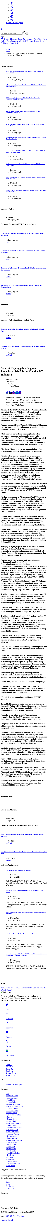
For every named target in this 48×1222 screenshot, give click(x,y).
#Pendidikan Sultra (13, 1153)
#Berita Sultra (11, 1149)
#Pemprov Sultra (12, 1096)
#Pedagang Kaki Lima (14, 1140)
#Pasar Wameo (11, 1142)
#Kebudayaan (11, 1125)
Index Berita (14, 43)
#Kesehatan (10, 1155)
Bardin (8, 860)
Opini (7, 43)
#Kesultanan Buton (13, 1164)
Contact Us (10, 1188)
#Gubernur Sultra (12, 1098)
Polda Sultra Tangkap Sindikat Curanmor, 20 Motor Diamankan (24, 933)
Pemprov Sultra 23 (13, 988)
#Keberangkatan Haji (13, 1123)
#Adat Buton (10, 1166)
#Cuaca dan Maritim (13, 1115)
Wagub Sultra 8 (6, 990)
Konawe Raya (32, 39)
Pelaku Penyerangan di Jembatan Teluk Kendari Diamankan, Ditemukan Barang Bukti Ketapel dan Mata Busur (26, 954)
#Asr (7, 1094)
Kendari (14, 39)
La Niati (9, 355)
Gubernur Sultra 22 (28, 988)
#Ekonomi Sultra (12, 1108)
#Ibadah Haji (10, 1147)
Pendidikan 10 (40, 988)
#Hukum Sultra (11, 1119)
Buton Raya (22, 39)
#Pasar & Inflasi (11, 1113)
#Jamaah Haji (11, 1121)
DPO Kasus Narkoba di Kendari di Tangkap (18, 870)
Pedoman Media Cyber (14, 23)
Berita (8, 51)
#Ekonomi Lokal (12, 1111)
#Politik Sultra (11, 1151)
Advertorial (23, 41)
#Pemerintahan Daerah (14, 1128)
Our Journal (10, 1186)
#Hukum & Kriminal (13, 1104)
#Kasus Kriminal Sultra (14, 1106)
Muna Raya (42, 39)
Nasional (7, 39)
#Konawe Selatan (12, 1132)
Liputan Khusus (33, 41)
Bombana (14, 41)
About (8, 1184)
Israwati (8, 242)
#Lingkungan (10, 1159)
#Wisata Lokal (11, 1144)
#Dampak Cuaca (12, 1138)
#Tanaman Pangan (12, 1134)
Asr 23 (3, 988)
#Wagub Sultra (11, 1102)
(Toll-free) (14, 1216)
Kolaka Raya (6, 41)
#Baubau (9, 1117)
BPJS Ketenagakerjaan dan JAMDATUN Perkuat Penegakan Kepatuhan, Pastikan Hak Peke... (23, 98)
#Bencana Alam (11, 1136)
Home (8, 49)
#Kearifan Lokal (12, 1130)
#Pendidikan (10, 1100)
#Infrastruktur (11, 1157)
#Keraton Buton (11, 1161)
